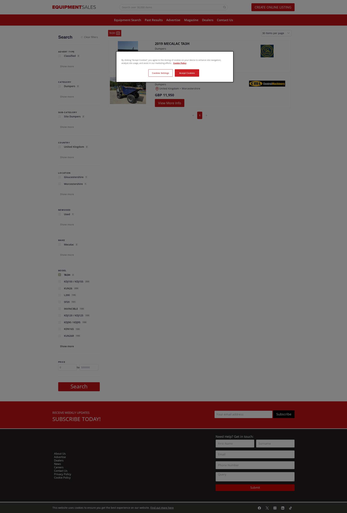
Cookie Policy (179, 63)
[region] (175, 66)
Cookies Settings (160, 73)
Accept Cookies (187, 73)
